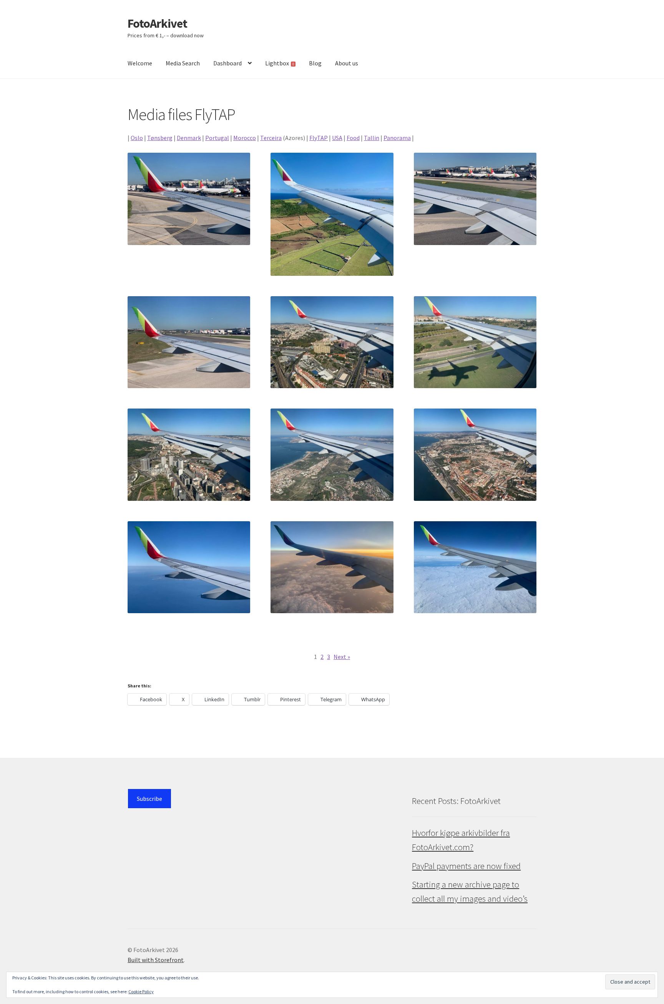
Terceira (271, 138)
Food (353, 138)
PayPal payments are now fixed (466, 866)
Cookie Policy (141, 991)
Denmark (189, 138)
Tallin (371, 138)
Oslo (137, 138)
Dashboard (227, 63)
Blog (315, 63)
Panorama (397, 138)
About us (346, 63)
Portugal (217, 138)
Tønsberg (160, 138)
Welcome (140, 63)
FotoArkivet (157, 23)
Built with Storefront (156, 960)
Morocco (244, 138)
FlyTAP (318, 138)
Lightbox (279, 63)
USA (337, 138)
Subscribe (149, 798)
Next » (342, 656)
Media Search (183, 63)
